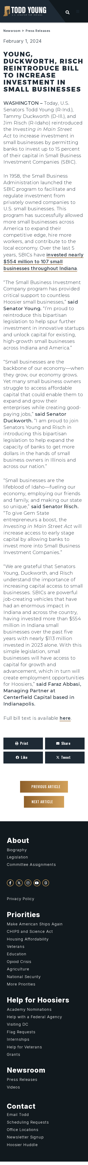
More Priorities (21, 984)
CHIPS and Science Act (30, 931)
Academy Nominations (29, 1009)
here (65, 718)
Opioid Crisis (19, 961)
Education (16, 954)
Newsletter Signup (25, 1137)
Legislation (17, 857)
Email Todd (18, 1114)
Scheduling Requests (28, 1122)
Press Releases (38, 31)
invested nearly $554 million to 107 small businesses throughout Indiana (43, 261)
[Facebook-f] (10, 882)
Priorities (23, 915)
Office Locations (22, 1129)
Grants (13, 1054)
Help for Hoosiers (38, 1000)
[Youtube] (37, 882)
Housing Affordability (28, 939)
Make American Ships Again (35, 924)
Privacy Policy (20, 898)
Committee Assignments (31, 864)
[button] (78, 11)
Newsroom (11, 31)
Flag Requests (21, 1032)
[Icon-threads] (45, 882)
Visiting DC (17, 1024)
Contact (21, 1106)
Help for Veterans (24, 1047)
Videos (13, 1087)
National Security (24, 976)
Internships (18, 1039)
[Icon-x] (19, 882)
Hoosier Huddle (22, 1144)
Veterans (16, 946)
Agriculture (18, 969)
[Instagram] (28, 882)
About (18, 840)
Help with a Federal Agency (34, 1017)
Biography (17, 850)
